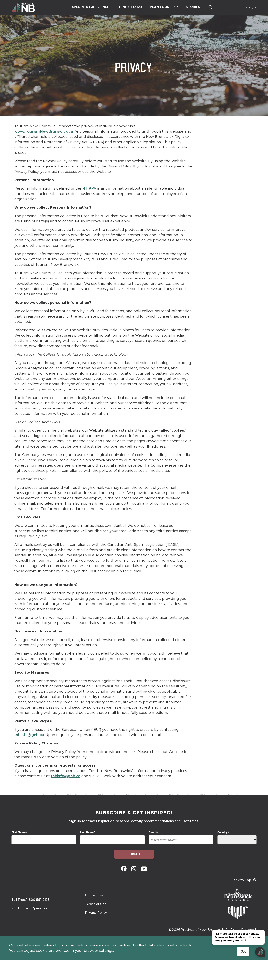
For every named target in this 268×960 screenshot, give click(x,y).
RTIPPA (89, 188)
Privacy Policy (96, 913)
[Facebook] (124, 868)
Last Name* (87, 832)
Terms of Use (95, 904)
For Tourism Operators (29, 908)
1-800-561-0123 (38, 900)
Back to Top (241, 880)
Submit (134, 854)
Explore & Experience (89, 7)
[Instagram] (134, 868)
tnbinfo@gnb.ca (29, 735)
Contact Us (94, 895)
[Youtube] (144, 868)
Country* (223, 832)
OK (243, 951)
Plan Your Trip (164, 7)
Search (210, 7)
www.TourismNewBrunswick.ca (43, 131)
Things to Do (129, 7)
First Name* (19, 832)
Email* (153, 832)
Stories (193, 7)
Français (251, 7)
